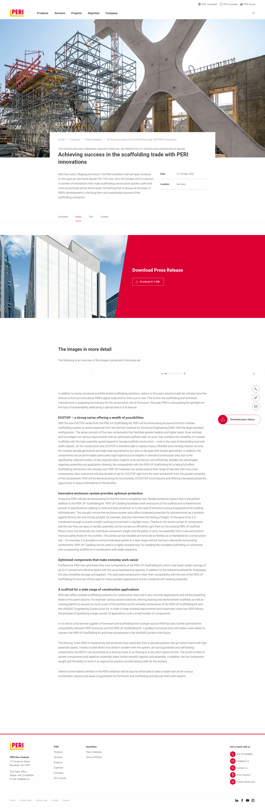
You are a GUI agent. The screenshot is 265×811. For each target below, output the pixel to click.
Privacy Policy (26, 800)
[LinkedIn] (236, 800)
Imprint (13, 800)
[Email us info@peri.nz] (255, 406)
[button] (148, 282)
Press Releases (93, 139)
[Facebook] (242, 800)
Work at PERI (92, 757)
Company (75, 139)
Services (59, 13)
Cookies (66, 800)
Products (42, 13)
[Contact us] (255, 397)
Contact (55, 800)
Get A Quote (60, 778)
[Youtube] (247, 800)
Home (61, 139)
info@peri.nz (23, 779)
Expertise (94, 13)
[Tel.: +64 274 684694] (255, 389)
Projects (76, 13)
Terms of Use (41, 800)
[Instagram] (253, 800)
